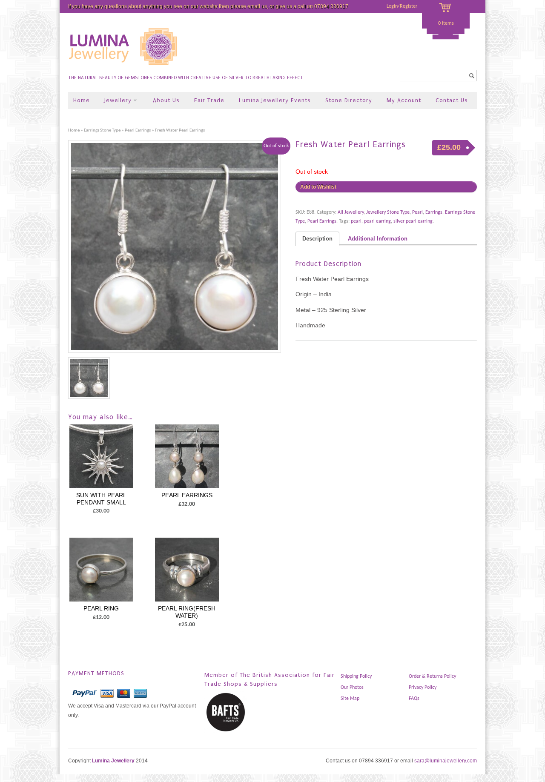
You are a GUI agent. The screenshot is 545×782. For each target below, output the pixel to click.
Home (81, 100)
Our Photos (352, 687)
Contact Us (452, 100)
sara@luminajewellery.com (445, 761)
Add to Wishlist (318, 187)
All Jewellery (351, 212)
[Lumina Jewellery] (123, 68)
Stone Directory (348, 100)
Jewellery (115, 101)
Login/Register (402, 6)
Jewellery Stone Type (388, 212)
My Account (404, 100)
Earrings (433, 212)
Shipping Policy (356, 676)
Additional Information (377, 239)
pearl (356, 221)
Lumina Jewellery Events (275, 100)
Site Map (350, 698)
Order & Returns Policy (432, 676)
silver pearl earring (413, 221)
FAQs (414, 698)
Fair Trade (209, 100)
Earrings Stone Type (102, 130)
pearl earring (377, 221)
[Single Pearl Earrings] (177, 246)
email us (257, 6)
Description (317, 239)
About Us (166, 100)
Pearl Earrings (138, 130)
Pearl (417, 212)
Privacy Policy (422, 687)
